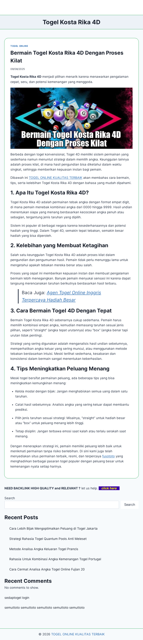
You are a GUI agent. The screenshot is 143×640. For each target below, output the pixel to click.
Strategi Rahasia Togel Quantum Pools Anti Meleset (48, 539)
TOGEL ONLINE (19, 46)
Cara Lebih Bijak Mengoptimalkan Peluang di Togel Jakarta (53, 528)
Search (9, 498)
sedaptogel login (16, 598)
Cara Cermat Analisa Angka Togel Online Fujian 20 (47, 569)
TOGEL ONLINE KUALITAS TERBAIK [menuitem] (55, 178)
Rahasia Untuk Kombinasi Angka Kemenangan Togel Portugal (55, 559)
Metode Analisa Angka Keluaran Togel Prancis (43, 549)
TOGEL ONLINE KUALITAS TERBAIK (78, 634)
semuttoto (12, 607)
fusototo (108, 456)
